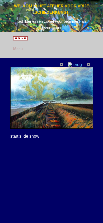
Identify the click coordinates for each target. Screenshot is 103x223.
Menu (17, 49)
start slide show (24, 136)
